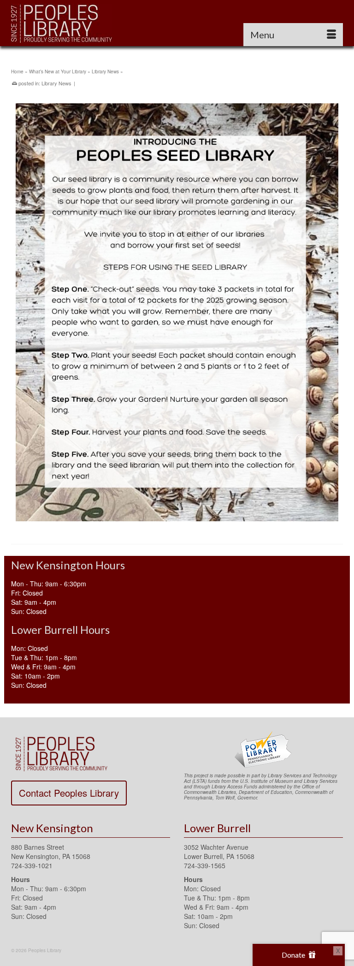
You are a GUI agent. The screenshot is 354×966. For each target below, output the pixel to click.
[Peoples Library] (177, 23)
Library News (56, 83)
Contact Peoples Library (69, 792)
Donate (294, 954)
